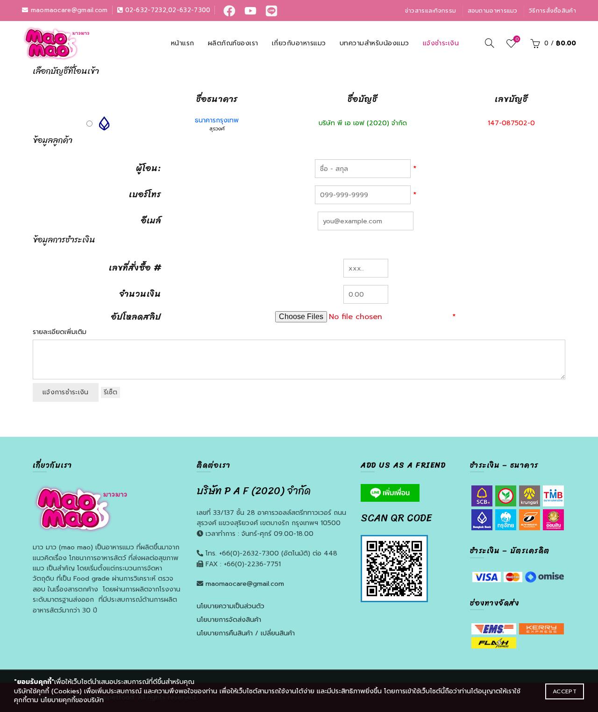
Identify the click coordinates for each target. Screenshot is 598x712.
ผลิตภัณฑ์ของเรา (233, 43)
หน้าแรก (182, 43)
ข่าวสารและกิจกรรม (430, 11)
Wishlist (516, 39)
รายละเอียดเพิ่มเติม (59, 332)
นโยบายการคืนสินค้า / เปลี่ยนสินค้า (246, 633)
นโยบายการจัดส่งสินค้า (229, 620)
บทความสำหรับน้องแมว (374, 43)
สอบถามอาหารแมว (493, 11)
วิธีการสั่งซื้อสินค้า (552, 11)
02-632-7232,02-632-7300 (166, 10)
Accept (565, 691)
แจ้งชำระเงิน (441, 43)
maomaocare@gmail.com (67, 10)
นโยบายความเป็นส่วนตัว (230, 606)
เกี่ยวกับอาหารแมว (299, 43)
